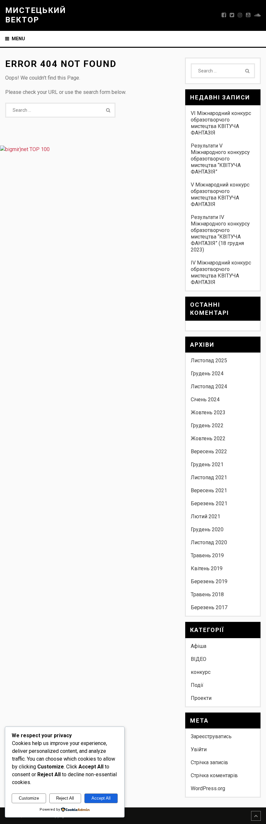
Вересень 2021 (209, 490)
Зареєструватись (211, 736)
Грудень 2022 (207, 425)
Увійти (199, 749)
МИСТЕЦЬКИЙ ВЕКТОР (35, 15)
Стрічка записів (209, 762)
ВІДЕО (198, 659)
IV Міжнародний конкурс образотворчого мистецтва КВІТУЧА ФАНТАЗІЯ (221, 272)
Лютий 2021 (205, 516)
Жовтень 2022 (208, 438)
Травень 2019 (207, 555)
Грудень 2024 (207, 373)
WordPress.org (208, 788)
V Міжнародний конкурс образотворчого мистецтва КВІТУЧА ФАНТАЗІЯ (220, 194)
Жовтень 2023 (208, 412)
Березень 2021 (209, 503)
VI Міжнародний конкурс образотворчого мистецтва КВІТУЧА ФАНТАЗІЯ (221, 123)
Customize (29, 798)
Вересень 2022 (209, 451)
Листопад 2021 (209, 477)
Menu (18, 38)
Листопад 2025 (209, 360)
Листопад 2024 (209, 386)
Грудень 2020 (207, 529)
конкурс (201, 672)
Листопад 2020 (209, 542)
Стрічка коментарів (214, 775)
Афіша (198, 646)
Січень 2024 (205, 399)
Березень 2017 (209, 607)
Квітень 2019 (207, 568)
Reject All (65, 798)
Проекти (201, 698)
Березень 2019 (209, 581)
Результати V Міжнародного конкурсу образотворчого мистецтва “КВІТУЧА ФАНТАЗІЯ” (220, 159)
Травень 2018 (207, 594)
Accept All (101, 798)
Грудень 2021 (207, 464)
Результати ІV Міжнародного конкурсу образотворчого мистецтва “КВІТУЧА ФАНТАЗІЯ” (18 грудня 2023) (220, 233)
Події (197, 685)
